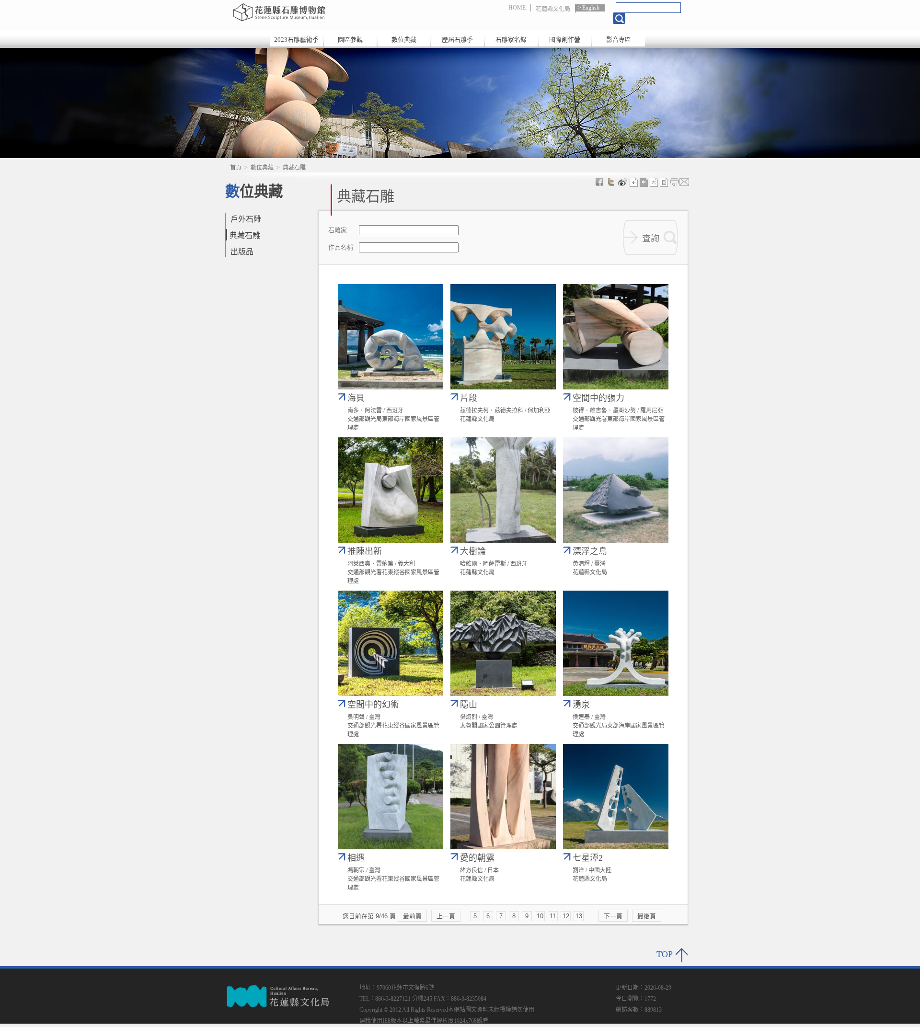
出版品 (241, 252)
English (590, 7)
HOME (517, 7)
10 (540, 916)
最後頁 (646, 916)
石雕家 (337, 231)
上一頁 (446, 916)
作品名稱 (340, 248)
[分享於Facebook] (599, 182)
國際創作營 (564, 39)
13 (578, 916)
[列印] (674, 182)
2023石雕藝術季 (296, 39)
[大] (654, 182)
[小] (634, 182)
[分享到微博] (622, 182)
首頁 (236, 167)
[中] (644, 182)
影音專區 (618, 39)
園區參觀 (350, 39)
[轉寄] (684, 182)
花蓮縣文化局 (553, 9)
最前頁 (412, 916)
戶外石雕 (245, 219)
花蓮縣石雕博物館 (332, 12)
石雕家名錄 (511, 39)
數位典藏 (403, 39)
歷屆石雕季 (457, 39)
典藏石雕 (245, 235)
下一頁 (613, 916)
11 (553, 916)
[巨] (664, 182)
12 (566, 916)
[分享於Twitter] (611, 182)
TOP (664, 954)
